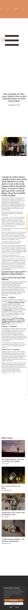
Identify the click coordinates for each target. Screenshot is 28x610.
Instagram (15, 316)
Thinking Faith (16, 9)
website (3, 302)
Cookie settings (14, 603)
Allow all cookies (13, 600)
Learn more (6, 597)
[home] (3, 39)
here (6, 347)
